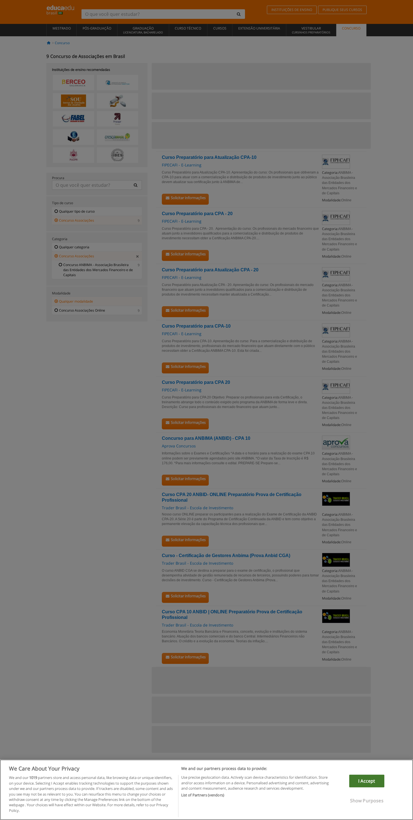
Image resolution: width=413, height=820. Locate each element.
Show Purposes (367, 801)
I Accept (366, 781)
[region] (206, 790)
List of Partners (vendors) (202, 795)
